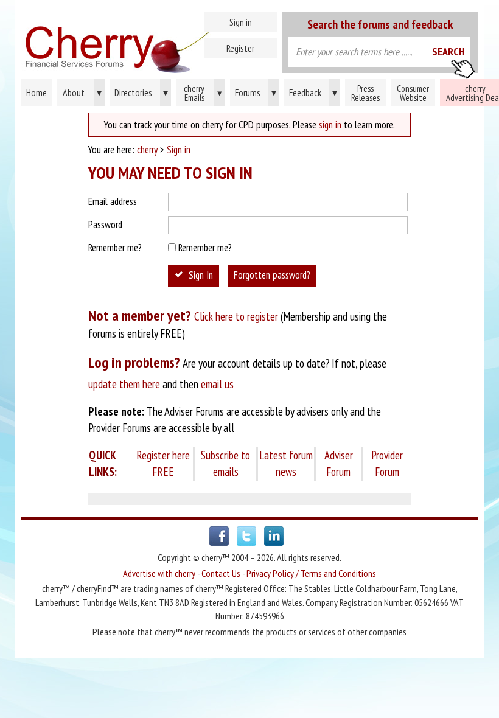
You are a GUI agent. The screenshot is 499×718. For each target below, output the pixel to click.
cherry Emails (203, 93)
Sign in (240, 22)
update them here (124, 384)
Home (147, 42)
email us (217, 384)
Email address (112, 201)
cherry (147, 149)
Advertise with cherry (159, 573)
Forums (255, 92)
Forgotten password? (272, 275)
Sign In (201, 275)
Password (105, 224)
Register (240, 48)
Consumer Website (413, 93)
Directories (141, 92)
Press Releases (365, 93)
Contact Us (220, 573)
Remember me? (115, 247)
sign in (330, 124)
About (82, 92)
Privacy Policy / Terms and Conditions (311, 573)
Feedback (313, 92)
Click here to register (236, 316)
